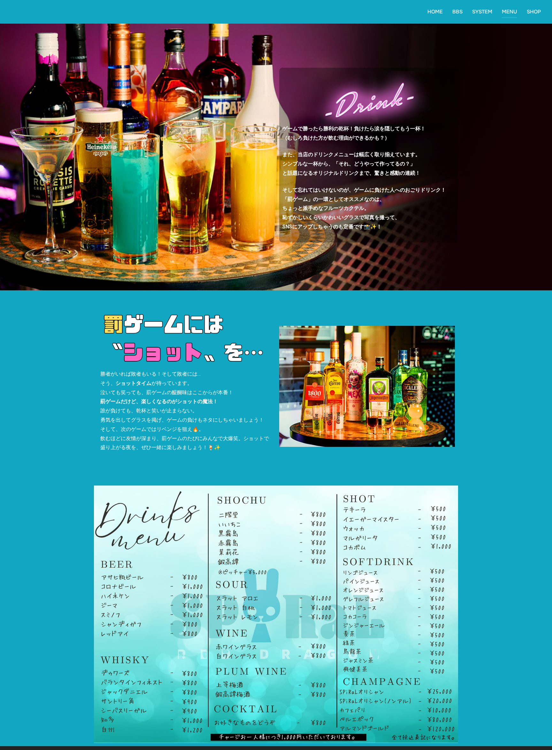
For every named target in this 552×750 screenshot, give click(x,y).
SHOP (534, 11)
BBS (457, 11)
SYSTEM (482, 11)
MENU (509, 11)
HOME (435, 11)
